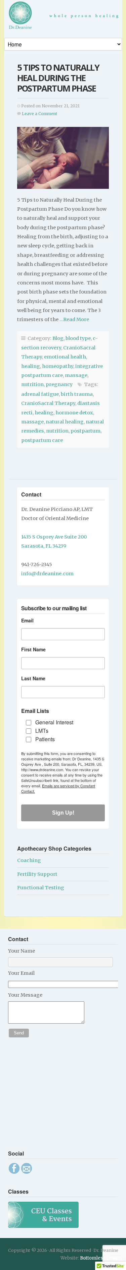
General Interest (54, 722)
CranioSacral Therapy (48, 403)
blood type (78, 338)
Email (27, 620)
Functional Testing (40, 888)
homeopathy (57, 366)
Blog (58, 338)
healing (30, 366)
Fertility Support (37, 874)
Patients (45, 739)
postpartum (85, 431)
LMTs (41, 730)
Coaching (29, 860)
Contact (31, 494)
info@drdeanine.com (47, 574)
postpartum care (42, 440)
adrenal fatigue (40, 394)
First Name (33, 649)
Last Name (33, 678)
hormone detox (74, 413)
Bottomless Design (101, 1258)
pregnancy (59, 384)
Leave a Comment (39, 113)
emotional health (65, 357)
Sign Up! (63, 813)
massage (76, 375)
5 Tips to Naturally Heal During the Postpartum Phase (58, 78)
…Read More (73, 319)
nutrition (32, 384)
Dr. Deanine (65, 17)
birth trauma (77, 394)
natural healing (65, 422)
